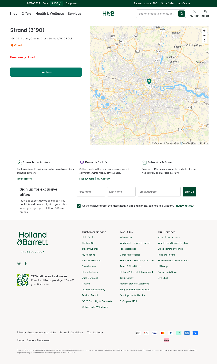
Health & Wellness (49, 14)
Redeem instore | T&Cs (146, 3)
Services (74, 14)
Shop (13, 14)
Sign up (189, 191)
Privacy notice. (184, 205)
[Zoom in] (204, 30)
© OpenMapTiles (171, 143)
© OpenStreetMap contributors (194, 143)
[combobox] (157, 13)
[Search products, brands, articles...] (182, 13)
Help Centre (183, 3)
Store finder (167, 3)
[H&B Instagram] (19, 263)
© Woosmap (157, 143)
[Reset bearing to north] (204, 40)
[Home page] (108, 13)
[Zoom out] (204, 35)
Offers (26, 14)
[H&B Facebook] (26, 263)
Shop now (71, 3)
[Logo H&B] (108, 15)
